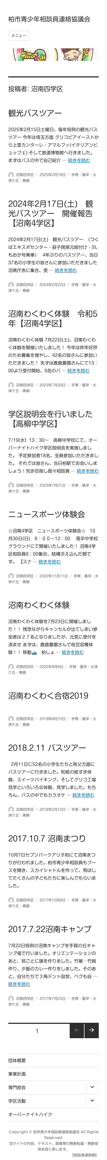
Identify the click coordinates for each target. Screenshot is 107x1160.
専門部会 (17, 1087)
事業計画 (17, 1074)
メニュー (18, 35)
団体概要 (17, 1060)
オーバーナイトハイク (30, 1114)
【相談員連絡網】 (84, 1155)
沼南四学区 (25, 175)
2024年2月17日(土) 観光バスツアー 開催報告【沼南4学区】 (50, 213)
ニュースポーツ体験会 (46, 514)
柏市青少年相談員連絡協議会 (49, 19)
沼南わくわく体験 (39, 605)
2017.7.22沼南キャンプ (49, 929)
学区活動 (17, 1101)
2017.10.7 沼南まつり (47, 838)
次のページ (92, 1031)
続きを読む (79, 160)
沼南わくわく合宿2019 (48, 695)
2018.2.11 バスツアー (47, 748)
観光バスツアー (35, 113)
